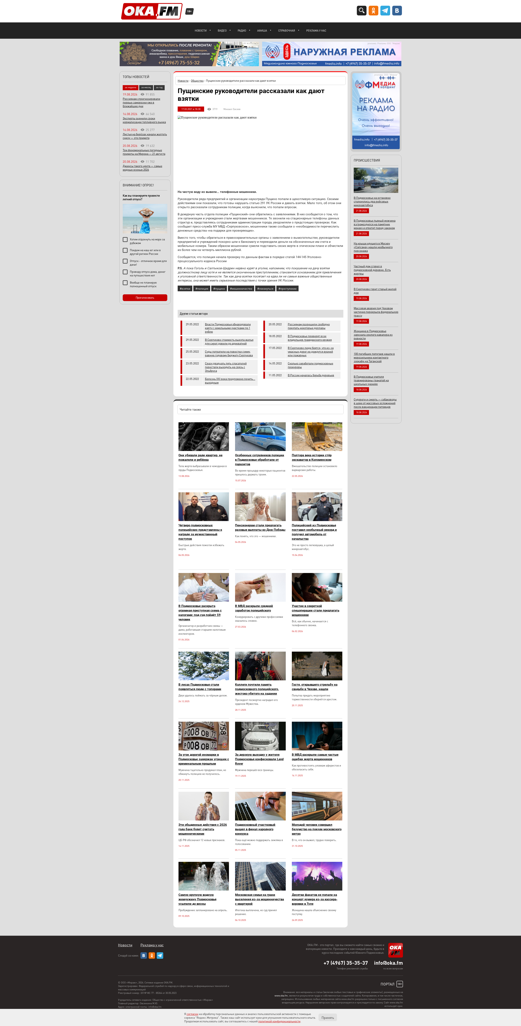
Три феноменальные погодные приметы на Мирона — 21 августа (144, 151)
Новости (201, 30)
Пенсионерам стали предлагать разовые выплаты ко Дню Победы (260, 527)
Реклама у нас (316, 30)
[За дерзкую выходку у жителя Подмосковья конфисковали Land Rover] (260, 749)
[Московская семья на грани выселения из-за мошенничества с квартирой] (260, 889)
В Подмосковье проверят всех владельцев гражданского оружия (310, 337)
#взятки (185, 288)
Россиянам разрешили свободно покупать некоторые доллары (309, 326)
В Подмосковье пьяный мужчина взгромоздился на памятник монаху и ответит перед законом (374, 224)
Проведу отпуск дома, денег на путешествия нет (147, 273)
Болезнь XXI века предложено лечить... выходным (230, 380)
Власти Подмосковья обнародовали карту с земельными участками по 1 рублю (228, 327)
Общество (197, 80)
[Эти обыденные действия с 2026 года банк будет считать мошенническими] (203, 819)
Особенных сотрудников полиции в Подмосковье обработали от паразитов (259, 459)
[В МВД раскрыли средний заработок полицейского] (260, 600)
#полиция (201, 288)
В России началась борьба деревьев (311, 375)
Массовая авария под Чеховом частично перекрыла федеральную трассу (376, 311)
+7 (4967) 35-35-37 (346, 962)
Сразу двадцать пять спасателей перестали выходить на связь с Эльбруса (226, 366)
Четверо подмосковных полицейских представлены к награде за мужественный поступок (200, 532)
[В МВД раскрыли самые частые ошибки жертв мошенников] (317, 749)
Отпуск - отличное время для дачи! (148, 262)
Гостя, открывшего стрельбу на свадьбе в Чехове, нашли (314, 687)
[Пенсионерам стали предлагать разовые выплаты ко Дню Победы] (260, 520)
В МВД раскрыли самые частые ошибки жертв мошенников (315, 757)
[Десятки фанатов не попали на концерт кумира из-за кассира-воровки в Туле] (317, 889)
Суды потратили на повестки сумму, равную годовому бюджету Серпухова (229, 353)
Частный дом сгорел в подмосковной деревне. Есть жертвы (372, 269)
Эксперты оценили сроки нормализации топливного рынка (144, 120)
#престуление (287, 288)
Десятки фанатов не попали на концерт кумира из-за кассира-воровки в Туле (314, 899)
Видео (222, 30)
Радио (242, 30)
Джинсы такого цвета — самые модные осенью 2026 (142, 167)
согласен (192, 1014)
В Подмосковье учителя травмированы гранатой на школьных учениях (371, 380)
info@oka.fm (388, 962)
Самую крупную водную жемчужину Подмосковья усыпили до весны (197, 899)
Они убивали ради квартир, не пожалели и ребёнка (200, 457)
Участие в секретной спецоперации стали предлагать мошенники (315, 610)
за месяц (146, 87)
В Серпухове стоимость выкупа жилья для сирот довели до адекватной (229, 341)
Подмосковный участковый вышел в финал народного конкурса (255, 829)
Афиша (262, 30)
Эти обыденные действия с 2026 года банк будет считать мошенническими (202, 829)
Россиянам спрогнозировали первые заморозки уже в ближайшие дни (141, 102)
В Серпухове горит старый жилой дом (375, 290)
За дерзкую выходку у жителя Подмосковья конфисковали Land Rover (259, 759)
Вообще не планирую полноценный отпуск (143, 284)
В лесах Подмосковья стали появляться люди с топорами (199, 687)
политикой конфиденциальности (279, 1021)
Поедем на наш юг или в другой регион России (145, 251)
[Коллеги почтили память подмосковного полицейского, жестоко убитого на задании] (260, 679)
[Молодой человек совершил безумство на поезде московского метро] (317, 819)
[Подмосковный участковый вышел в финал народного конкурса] (260, 819)
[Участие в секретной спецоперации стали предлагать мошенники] (317, 600)
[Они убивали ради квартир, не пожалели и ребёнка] (203, 450)
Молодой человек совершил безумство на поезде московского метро (316, 829)
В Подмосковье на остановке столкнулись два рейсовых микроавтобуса (372, 201)
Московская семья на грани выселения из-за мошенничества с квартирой (259, 899)
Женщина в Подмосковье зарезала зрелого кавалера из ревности (373, 334)
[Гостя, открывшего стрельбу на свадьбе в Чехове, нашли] (317, 679)
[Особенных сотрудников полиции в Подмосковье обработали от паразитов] (260, 450)
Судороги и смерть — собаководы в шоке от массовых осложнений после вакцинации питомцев (375, 402)
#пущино (219, 288)
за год (159, 87)
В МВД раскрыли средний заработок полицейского (254, 608)
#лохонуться (265, 288)
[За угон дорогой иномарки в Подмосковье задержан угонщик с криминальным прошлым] (203, 749)
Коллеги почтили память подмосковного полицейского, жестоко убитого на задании (257, 689)
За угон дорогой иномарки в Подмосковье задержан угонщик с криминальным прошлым (203, 759)
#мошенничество (241, 288)
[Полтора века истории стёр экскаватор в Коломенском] (317, 450)
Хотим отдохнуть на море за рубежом (147, 241)
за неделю (130, 87)
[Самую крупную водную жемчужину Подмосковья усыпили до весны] (203, 889)
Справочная (286, 30)
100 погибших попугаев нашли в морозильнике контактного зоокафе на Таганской (374, 357)
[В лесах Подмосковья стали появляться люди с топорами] (203, 679)
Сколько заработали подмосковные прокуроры (310, 365)
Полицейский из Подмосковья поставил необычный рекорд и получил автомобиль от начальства (314, 532)
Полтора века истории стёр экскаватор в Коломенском (312, 457)
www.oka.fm (281, 995)
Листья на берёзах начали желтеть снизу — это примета (145, 136)
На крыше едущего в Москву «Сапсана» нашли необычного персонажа (373, 246)
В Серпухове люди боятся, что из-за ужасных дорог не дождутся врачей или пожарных (311, 351)
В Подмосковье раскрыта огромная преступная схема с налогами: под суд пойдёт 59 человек (200, 612)
